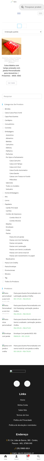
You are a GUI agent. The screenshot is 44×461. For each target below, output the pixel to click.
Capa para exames (11, 116)
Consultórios (9, 124)
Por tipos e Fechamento (14, 157)
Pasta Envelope (10, 266)
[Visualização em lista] (25, 26)
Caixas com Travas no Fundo (20, 176)
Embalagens (9, 131)
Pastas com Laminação (18, 246)
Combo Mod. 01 (15, 217)
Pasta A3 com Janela (17, 237)
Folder (8, 230)
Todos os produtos (14, 61)
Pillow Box (13, 180)
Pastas (8, 233)
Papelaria (8, 204)
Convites (8, 128)
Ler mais (11, 83)
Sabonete (9, 183)
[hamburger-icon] (19, 13)
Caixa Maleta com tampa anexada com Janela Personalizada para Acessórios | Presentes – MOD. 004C (11, 70)
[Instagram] (27, 384)
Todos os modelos (12, 186)
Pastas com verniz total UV (19, 253)
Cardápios (8, 120)
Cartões (8, 211)
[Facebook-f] (17, 384)
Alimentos (9, 138)
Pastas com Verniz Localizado (20, 249)
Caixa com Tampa (15, 58)
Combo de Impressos (13, 214)
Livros (7, 200)
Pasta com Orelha (11, 263)
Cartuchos (9, 144)
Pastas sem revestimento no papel (22, 256)
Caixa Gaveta (14, 173)
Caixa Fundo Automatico (19, 170)
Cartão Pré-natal (12, 208)
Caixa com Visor (9, 59)
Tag (6, 278)
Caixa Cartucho (15, 161)
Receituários (10, 259)
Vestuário (9, 189)
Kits (6, 197)
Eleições (9, 224)
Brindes (7, 109)
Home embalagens (12, 60)
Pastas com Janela (16, 243)
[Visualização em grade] (19, 26)
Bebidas (9, 141)
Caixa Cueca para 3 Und (13, 113)
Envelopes (9, 227)
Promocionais (10, 270)
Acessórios (5, 58)
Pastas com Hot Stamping (19, 240)
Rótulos (8, 274)
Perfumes (9, 154)
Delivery (9, 148)
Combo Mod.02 (15, 221)
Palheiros (9, 151)
